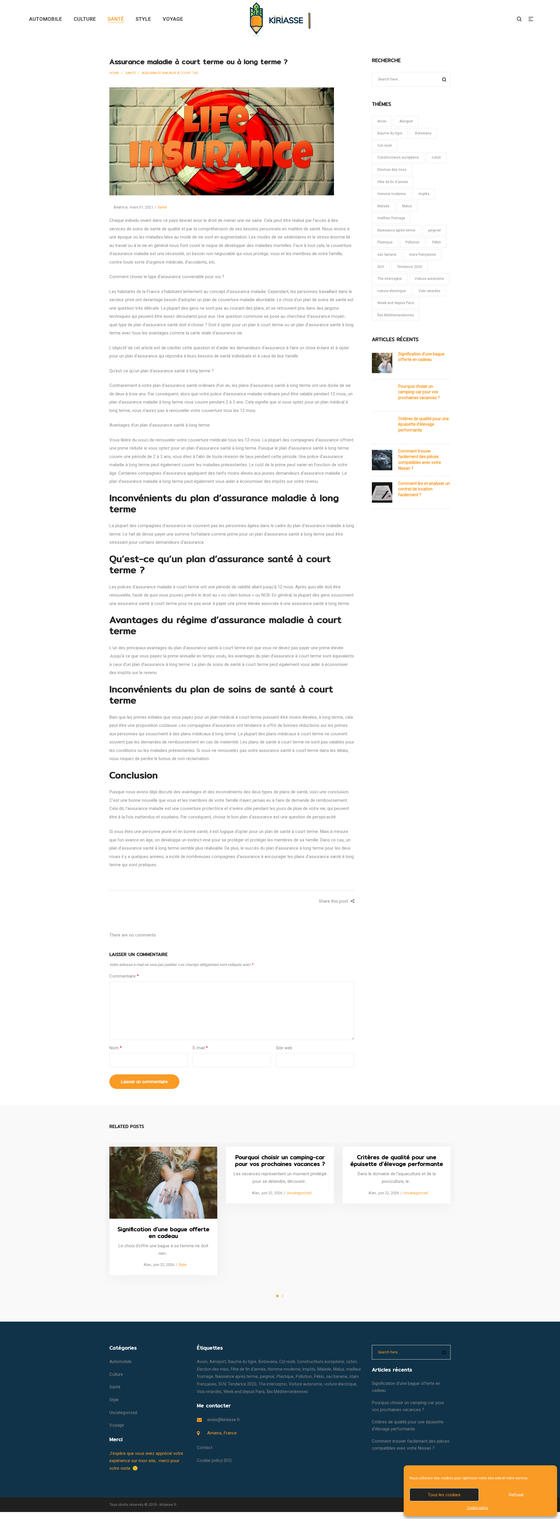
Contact (204, 1447)
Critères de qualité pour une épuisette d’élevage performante (423, 424)
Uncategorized (299, 1193)
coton (436, 157)
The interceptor (389, 279)
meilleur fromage (391, 218)
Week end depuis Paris (395, 303)
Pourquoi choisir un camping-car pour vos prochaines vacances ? (419, 392)
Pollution (412, 242)
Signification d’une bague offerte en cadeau (421, 357)
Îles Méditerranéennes (395, 315)
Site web (284, 1047)
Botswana (423, 133)
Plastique (385, 242)
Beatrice (118, 207)
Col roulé (384, 145)
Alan (145, 1264)
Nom (115, 1047)
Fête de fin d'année (392, 182)
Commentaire (124, 976)
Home (114, 73)
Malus (407, 206)
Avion (381, 121)
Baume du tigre (389, 133)
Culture (116, 1374)
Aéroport (406, 121)
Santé (130, 73)
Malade (383, 206)
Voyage (116, 1425)
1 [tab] (277, 1296)
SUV (380, 267)
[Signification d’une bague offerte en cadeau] (163, 1182)
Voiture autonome (429, 279)
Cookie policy (477, 1508)
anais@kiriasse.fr (223, 1419)
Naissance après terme (396, 230)
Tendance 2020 (409, 267)
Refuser (516, 1494)
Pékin (436, 242)
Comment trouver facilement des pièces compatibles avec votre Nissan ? (419, 460)
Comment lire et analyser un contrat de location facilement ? (424, 489)
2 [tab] (282, 1296)
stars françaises (422, 254)
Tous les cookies (444, 1494)
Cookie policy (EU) (214, 1460)
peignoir (434, 230)
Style (182, 1264)
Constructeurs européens (398, 157)
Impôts (424, 194)
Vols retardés (429, 291)
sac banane (386, 254)
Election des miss (392, 170)
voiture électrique (391, 291)
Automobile (120, 1361)
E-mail (200, 1047)
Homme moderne (391, 194)
